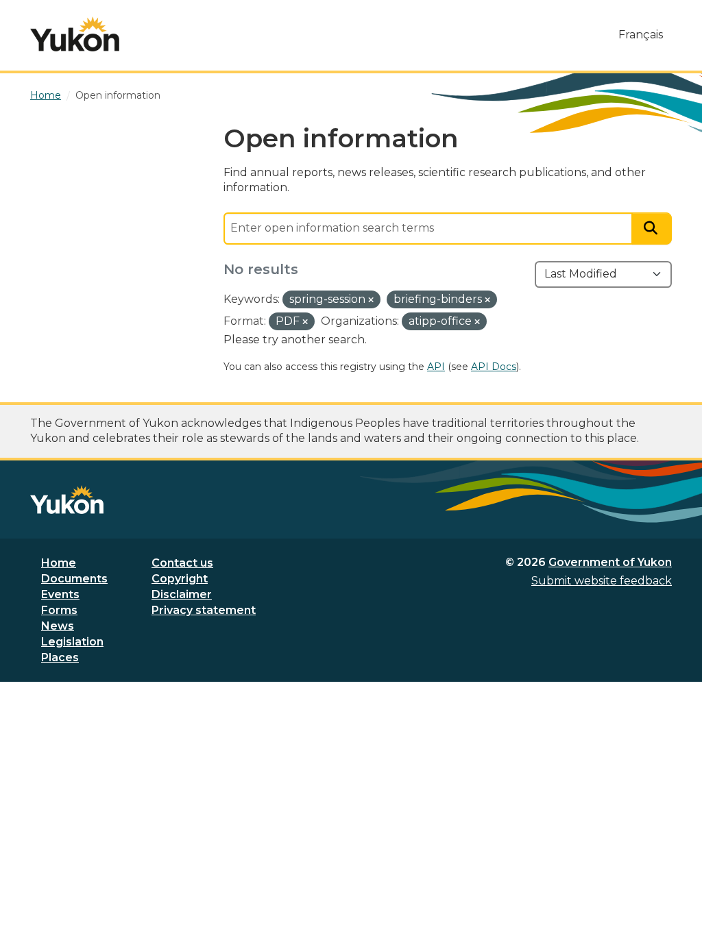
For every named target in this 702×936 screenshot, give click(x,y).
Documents (74, 578)
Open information (117, 95)
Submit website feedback (601, 580)
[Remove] (371, 300)
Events (60, 594)
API (436, 366)
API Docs (493, 366)
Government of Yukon (610, 562)
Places (60, 657)
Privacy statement (204, 610)
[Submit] (652, 228)
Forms (59, 610)
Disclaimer (182, 594)
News (57, 625)
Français (640, 34)
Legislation (72, 641)
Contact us (182, 562)
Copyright (180, 578)
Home (58, 562)
